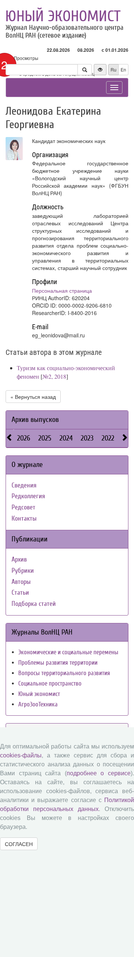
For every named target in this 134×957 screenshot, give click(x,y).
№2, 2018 (54, 376)
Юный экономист (63, 16)
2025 (44, 438)
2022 (108, 438)
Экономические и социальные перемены (68, 652)
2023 (87, 438)
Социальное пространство (50, 683)
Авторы (21, 582)
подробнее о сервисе (99, 773)
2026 (23, 438)
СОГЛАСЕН (19, 844)
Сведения (24, 485)
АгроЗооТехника (38, 704)
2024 (66, 438)
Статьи (20, 593)
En (123, 69)
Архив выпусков (35, 419)
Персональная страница (62, 290)
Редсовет (23, 507)
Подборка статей (34, 604)
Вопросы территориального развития (64, 673)
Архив (19, 559)
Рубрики (23, 571)
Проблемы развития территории (58, 662)
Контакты (24, 518)
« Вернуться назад (33, 396)
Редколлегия (28, 496)
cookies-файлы (21, 755)
